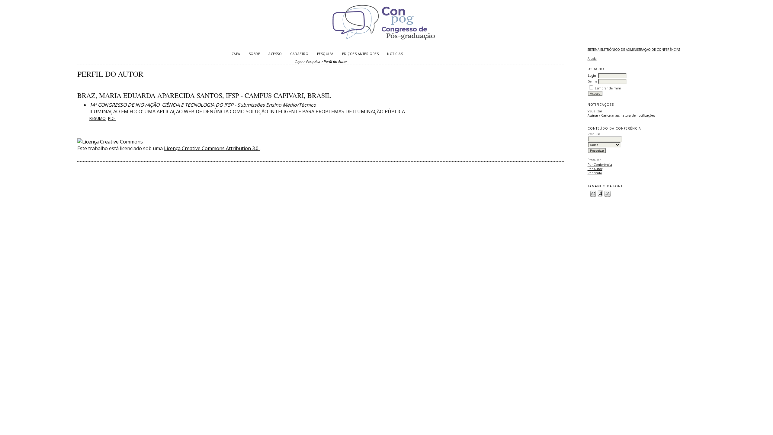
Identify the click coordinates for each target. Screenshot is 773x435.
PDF (112, 118)
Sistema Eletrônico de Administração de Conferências (634, 49)
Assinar (593, 115)
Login (592, 75)
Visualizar (595, 111)
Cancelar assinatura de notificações (628, 115)
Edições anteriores (360, 54)
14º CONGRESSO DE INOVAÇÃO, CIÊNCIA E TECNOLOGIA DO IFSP (161, 105)
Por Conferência (600, 165)
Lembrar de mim (608, 88)
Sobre (254, 54)
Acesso (275, 54)
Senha (593, 81)
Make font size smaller (593, 193)
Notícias (395, 54)
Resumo (97, 118)
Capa (236, 54)
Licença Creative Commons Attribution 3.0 (212, 148)
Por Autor (595, 169)
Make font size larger (608, 193)
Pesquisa (325, 54)
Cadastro (299, 54)
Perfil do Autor (335, 61)
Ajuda (592, 58)
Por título (595, 173)
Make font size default (600, 193)
